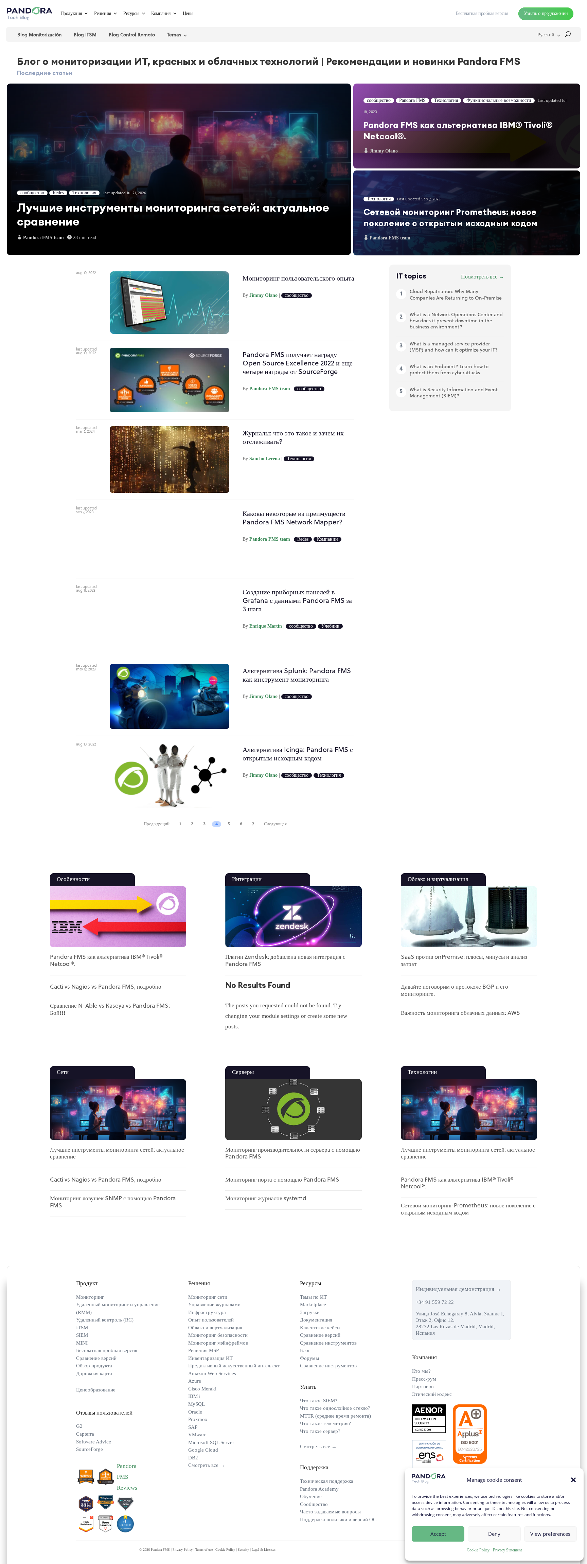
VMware (197, 1434)
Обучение (311, 1496)
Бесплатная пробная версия (106, 1350)
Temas (174, 35)
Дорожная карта (94, 1373)
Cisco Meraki (202, 1388)
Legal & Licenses (263, 1549)
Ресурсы (131, 13)
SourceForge (89, 1449)
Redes (302, 539)
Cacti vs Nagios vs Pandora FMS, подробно (105, 987)
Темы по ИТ (313, 1297)
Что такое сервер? (320, 1431)
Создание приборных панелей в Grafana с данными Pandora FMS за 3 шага (297, 601)
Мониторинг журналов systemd (265, 1199)
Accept (438, 1533)
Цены (188, 13)
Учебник (330, 626)
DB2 (193, 1457)
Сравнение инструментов (328, 1343)
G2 (79, 1426)
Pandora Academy (319, 1489)
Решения (102, 13)
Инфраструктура (207, 1312)
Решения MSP (203, 1350)
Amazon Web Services (212, 1373)
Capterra (85, 1434)
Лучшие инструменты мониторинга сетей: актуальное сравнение (179, 169)
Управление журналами (214, 1304)
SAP (192, 1427)
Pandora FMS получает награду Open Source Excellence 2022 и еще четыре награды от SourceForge (298, 364)
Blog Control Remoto (132, 35)
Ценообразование (95, 1389)
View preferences (550, 1533)
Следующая (275, 824)
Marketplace (313, 1304)
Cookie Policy (478, 1550)
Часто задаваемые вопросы (330, 1511)
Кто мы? (421, 1371)
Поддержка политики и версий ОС (338, 1519)
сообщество (296, 295)
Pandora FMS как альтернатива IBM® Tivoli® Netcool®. (466, 126)
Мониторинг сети (207, 1297)
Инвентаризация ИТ (210, 1358)
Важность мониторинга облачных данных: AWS (460, 1013)
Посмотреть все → (482, 277)
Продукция (71, 13)
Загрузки (310, 1312)
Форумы (309, 1358)
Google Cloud (203, 1450)
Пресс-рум (424, 1379)
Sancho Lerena (264, 458)
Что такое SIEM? (318, 1400)
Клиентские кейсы (320, 1327)
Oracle (195, 1412)
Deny (494, 1533)
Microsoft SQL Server (211, 1442)
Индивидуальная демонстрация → (458, 1289)
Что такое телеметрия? (325, 1423)
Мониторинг (90, 1297)
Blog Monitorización (39, 35)
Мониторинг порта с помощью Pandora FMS (282, 1180)
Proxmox (198, 1419)
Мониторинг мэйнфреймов (218, 1343)
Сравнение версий (96, 1358)
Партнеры (423, 1386)
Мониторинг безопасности (218, 1335)
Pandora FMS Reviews (127, 1477)
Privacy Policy (183, 1549)
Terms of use (204, 1549)
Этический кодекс (432, 1394)
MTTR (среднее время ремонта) (335, 1416)
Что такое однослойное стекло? (335, 1408)
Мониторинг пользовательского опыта (298, 279)
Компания (161, 13)
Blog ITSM (85, 35)
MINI (82, 1343)
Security (243, 1549)
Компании (327, 539)
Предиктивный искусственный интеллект (234, 1365)
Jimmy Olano (263, 295)
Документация (316, 1320)
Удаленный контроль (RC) (105, 1320)
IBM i (194, 1396)
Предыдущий (157, 824)
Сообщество (314, 1504)
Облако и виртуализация (215, 1327)
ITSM (82, 1327)
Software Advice (93, 1441)
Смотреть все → (206, 1465)
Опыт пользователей (211, 1320)
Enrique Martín (265, 626)
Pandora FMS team (269, 388)
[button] (573, 1479)
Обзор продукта (94, 1365)
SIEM (82, 1335)
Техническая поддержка (326, 1481)
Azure (194, 1381)
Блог (305, 1350)
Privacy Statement (507, 1550)
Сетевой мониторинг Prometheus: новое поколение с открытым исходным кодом (466, 212)
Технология (299, 458)
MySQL (196, 1404)
